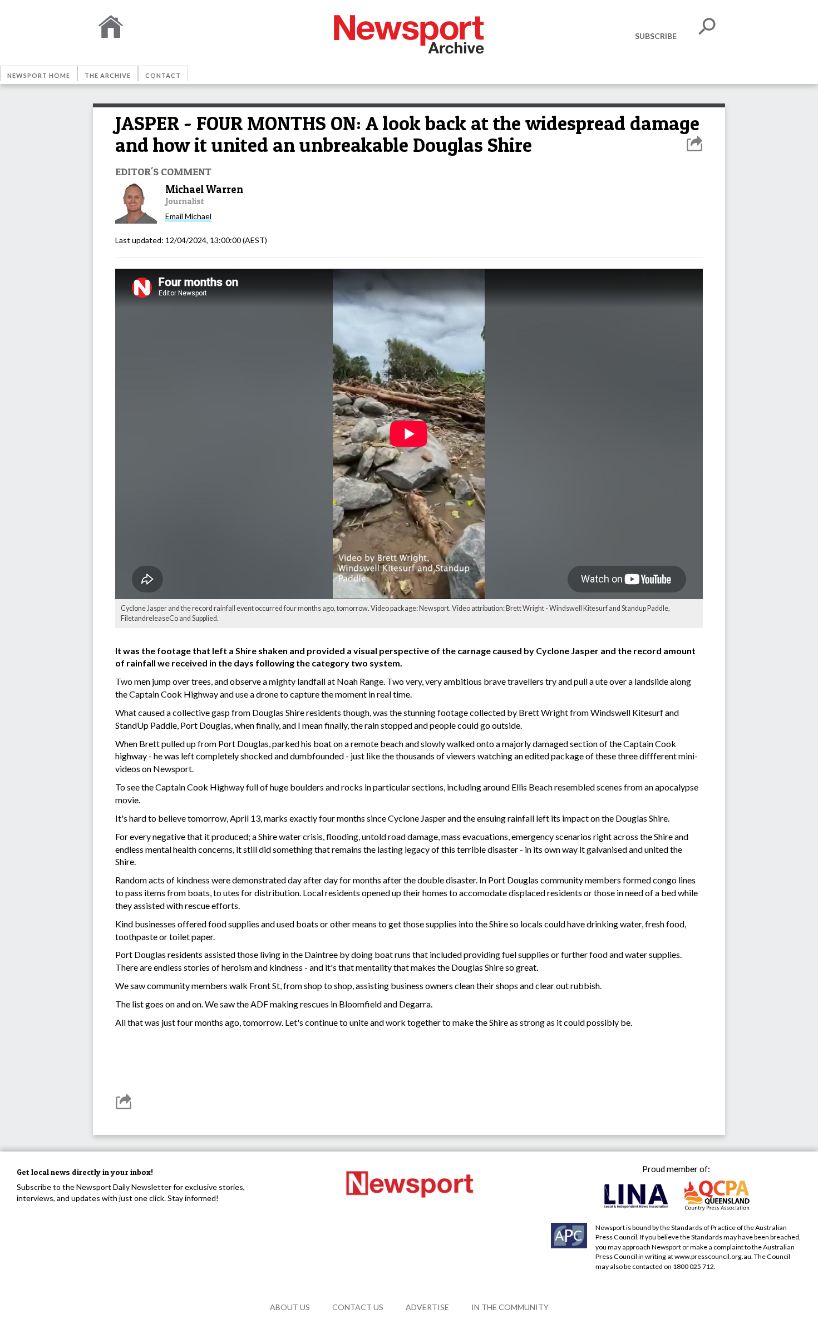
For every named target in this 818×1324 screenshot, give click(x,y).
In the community (510, 1307)
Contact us (357, 1307)
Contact (163, 75)
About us (290, 1307)
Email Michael (188, 216)
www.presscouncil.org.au (712, 1256)
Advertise (427, 1307)
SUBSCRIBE (656, 36)
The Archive (108, 75)
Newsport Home (38, 75)
